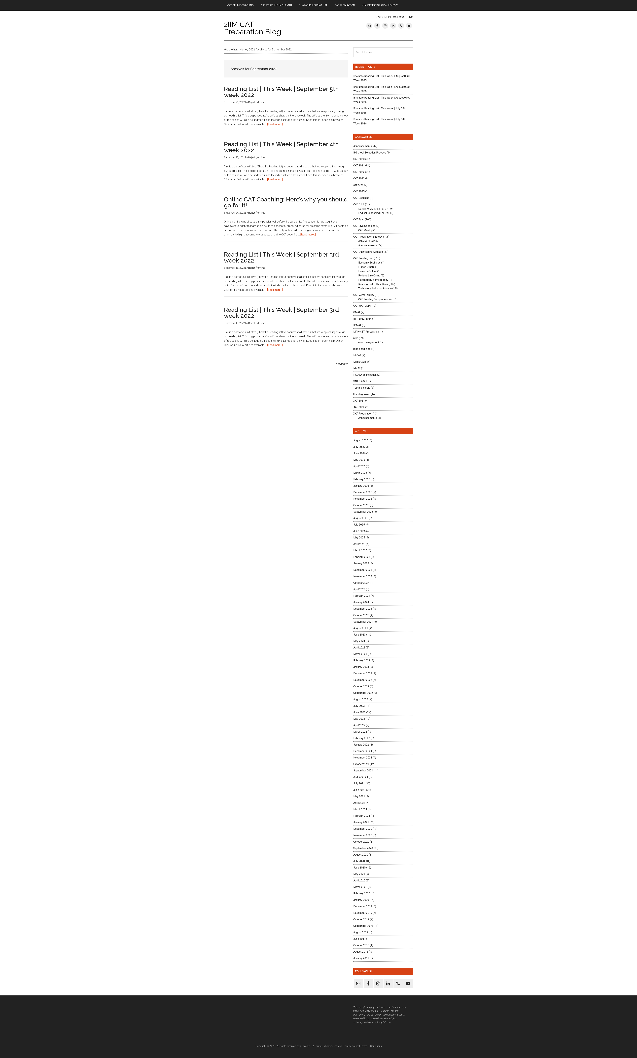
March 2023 (360, 654)
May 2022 (359, 718)
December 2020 (362, 828)
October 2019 (361, 919)
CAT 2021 (359, 165)
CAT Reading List (363, 258)
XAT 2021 (359, 400)
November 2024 (362, 576)
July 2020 (359, 861)
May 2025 (359, 537)
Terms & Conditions (371, 1046)
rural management (368, 342)
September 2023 (363, 621)
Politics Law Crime (369, 275)
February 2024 (361, 595)
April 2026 (359, 466)
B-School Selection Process (369, 152)
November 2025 (362, 498)
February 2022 (361, 738)
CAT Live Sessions (364, 225)
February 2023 (361, 660)
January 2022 (361, 744)
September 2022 (363, 692)
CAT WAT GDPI (362, 305)
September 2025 (363, 511)
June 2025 (359, 531)
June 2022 (359, 712)
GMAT (356, 312)
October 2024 (361, 582)
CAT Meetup (365, 230)
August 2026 (360, 440)
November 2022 (362, 679)
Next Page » (342, 363)
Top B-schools (361, 387)
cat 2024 (358, 185)
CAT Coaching (361, 197)
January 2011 (361, 958)
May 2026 (359, 459)
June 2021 (359, 790)
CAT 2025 (359, 191)
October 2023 (361, 615)
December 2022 (362, 673)
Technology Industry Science (375, 288)
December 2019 (362, 906)
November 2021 (362, 757)
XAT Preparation (362, 413)
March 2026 (360, 472)
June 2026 (359, 453)
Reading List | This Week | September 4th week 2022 (281, 147)
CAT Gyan (358, 219)
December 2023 (362, 608)
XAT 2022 (359, 407)
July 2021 (359, 783)
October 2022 (361, 686)
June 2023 (359, 634)
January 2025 (361, 563)
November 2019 (362, 912)
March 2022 (360, 731)
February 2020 (361, 893)
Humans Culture (367, 271)
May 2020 (359, 874)
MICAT (357, 355)
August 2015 (360, 951)
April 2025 (359, 544)
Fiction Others (366, 266)
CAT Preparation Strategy (368, 236)
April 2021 (359, 802)
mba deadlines (361, 348)
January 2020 (361, 900)
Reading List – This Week (373, 284)
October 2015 (361, 945)
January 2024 (361, 602)
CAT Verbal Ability (363, 295)
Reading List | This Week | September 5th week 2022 (281, 91)
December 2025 (362, 492)
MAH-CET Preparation (366, 331)
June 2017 (359, 938)
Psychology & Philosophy (373, 279)
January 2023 (361, 667)
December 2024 (362, 569)
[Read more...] (275, 124)
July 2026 (359, 447)
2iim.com (305, 1046)
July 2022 (359, 705)
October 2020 (361, 841)
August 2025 (360, 518)
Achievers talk (366, 241)
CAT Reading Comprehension (375, 299)
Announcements (362, 146)
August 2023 (360, 628)
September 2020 (363, 848)
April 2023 (359, 647)
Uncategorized (361, 394)
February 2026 (361, 479)
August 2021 (360, 777)
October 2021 (361, 764)
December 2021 (362, 751)
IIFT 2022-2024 (362, 318)
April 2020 (359, 880)
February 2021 (361, 815)
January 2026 (361, 485)
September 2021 (363, 770)
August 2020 (360, 854)
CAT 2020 (359, 159)
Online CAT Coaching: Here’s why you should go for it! (286, 202)
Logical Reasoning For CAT (373, 213)
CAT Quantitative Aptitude (368, 251)
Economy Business (369, 262)
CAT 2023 (359, 178)
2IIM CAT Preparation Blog (252, 28)
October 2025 (361, 505)
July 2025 (359, 524)
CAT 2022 (359, 172)
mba (355, 338)
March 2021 (360, 809)
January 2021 (361, 822)
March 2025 (360, 550)
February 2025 (361, 557)
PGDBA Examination (365, 374)
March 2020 (360, 887)
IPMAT (357, 325)
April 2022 (359, 725)
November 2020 (362, 835)
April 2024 (359, 589)
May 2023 (359, 641)
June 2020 (359, 867)
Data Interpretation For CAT (374, 208)
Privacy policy (351, 1046)
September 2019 (363, 925)
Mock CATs (359, 361)
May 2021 (359, 796)
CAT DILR (358, 204)
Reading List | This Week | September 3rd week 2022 (281, 257)
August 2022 (360, 699)
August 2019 (360, 932)
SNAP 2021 (360, 381)
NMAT (356, 368)
